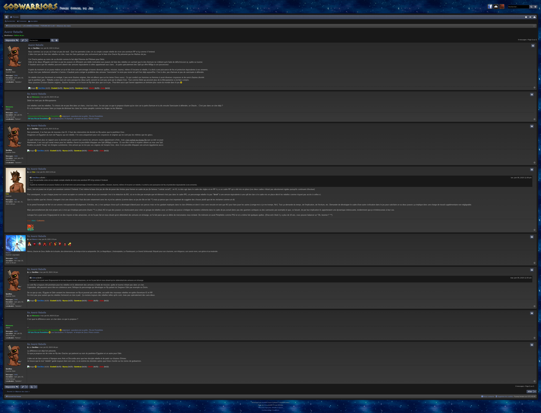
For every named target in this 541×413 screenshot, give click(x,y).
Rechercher (11, 21)
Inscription (34, 21)
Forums (16, 17)
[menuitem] (526, 17)
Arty (265, 405)
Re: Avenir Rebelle (36, 93)
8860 (16, 112)
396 (15, 200)
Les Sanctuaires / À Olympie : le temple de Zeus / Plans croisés (75, 119)
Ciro (7, 194)
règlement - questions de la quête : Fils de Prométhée (82, 116)
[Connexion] (501, 7)
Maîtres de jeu (19, 35)
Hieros (8, 253)
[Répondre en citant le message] (533, 45)
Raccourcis (7, 17)
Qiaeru (281, 407)
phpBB (264, 402)
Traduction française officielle (267, 407)
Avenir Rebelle (13, 32)
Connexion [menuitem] (530, 17)
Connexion (22, 21)
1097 (16, 258)
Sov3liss (9, 70)
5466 (16, 75)
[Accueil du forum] (53, 6)
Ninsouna (9, 107)
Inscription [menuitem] (535, 17)
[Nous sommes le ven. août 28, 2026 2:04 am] (534, 26)
